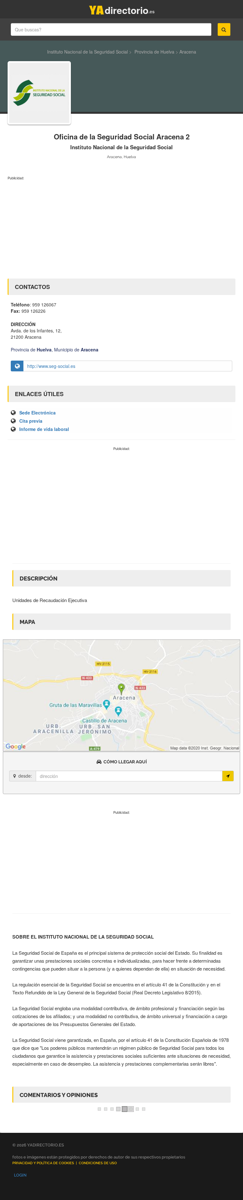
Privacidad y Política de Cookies (43, 1163)
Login (20, 1175)
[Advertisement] (121, 227)
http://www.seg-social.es (51, 366)
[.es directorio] (96, 9)
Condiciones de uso (98, 1163)
